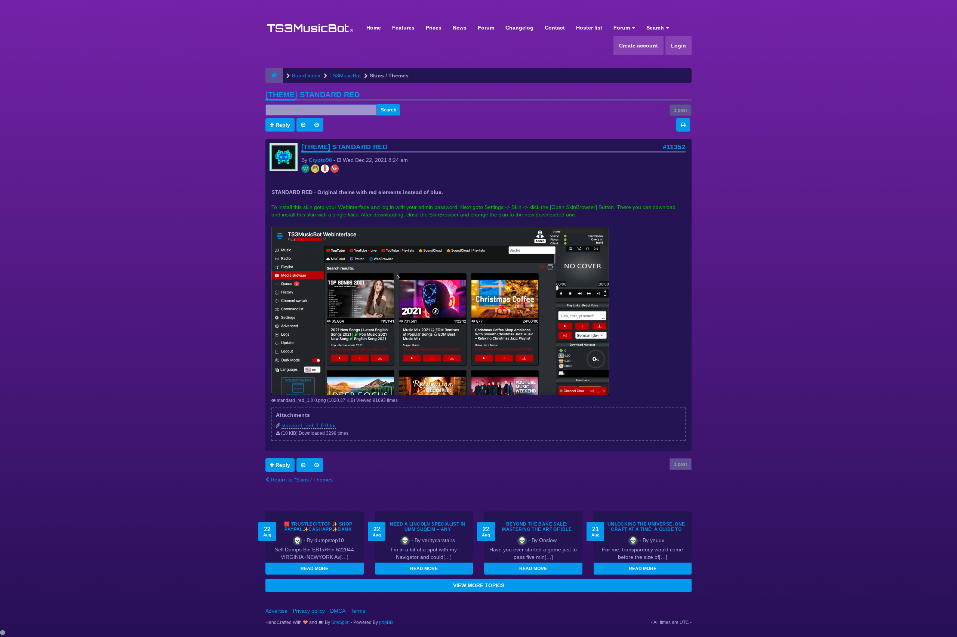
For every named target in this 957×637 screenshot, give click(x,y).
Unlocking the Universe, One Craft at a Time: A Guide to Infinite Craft (646, 529)
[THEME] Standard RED (312, 94)
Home (373, 28)
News (460, 28)
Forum (486, 28)
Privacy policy (309, 611)
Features (403, 28)
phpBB (386, 622)
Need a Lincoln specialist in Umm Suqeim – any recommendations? (427, 529)
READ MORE (314, 568)
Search (655, 28)
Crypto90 (320, 160)
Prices (433, 28)
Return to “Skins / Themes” (302, 480)
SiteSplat (340, 622)
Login (678, 46)
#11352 (674, 147)
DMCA (337, 611)
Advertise (276, 611)
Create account (638, 46)
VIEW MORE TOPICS (478, 585)
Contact (555, 28)
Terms (358, 611)
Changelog (519, 28)
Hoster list (589, 28)
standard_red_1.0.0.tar (308, 425)
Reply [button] (282, 125)
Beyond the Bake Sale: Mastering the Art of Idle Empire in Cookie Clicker (537, 529)
